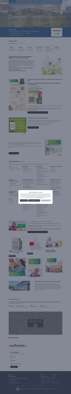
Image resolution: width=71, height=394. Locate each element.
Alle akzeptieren (24, 200)
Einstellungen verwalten (46, 200)
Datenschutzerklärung (39, 197)
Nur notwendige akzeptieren (34, 200)
